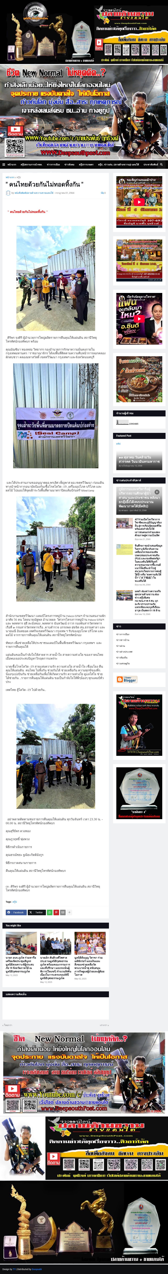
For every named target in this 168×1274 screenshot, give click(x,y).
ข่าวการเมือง (122, 634)
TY (14, 1269)
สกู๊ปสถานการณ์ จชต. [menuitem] (31, 164)
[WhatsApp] (49, 912)
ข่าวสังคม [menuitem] (69, 164)
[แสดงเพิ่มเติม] (69, 912)
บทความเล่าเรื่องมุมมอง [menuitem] (49, 173)
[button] (5, 164)
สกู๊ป (19, 177)
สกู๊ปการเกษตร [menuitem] (86, 164)
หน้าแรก (10, 177)
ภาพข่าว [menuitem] (28, 173)
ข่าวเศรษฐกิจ (123, 663)
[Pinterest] (56, 912)
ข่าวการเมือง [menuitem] (53, 164)
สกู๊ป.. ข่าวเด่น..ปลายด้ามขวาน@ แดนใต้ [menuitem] (118, 164)
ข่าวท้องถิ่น (121, 657)
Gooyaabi (37, 1269)
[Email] (63, 912)
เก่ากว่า (103, 1025)
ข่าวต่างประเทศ (124, 651)
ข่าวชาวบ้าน (122, 640)
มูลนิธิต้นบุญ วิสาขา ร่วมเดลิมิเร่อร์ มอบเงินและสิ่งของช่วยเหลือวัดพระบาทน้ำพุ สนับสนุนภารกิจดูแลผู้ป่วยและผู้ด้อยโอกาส (89, 966)
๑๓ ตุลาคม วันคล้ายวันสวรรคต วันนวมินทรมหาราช (139, 459)
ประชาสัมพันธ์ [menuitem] (151, 164)
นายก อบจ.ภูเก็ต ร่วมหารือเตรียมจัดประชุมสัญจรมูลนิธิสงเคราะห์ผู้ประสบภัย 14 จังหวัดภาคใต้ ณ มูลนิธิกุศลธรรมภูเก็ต (21, 964)
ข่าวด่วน (120, 646)
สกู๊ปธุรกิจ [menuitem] (15, 173)
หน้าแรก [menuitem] (12, 164)
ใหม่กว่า (8, 1025)
